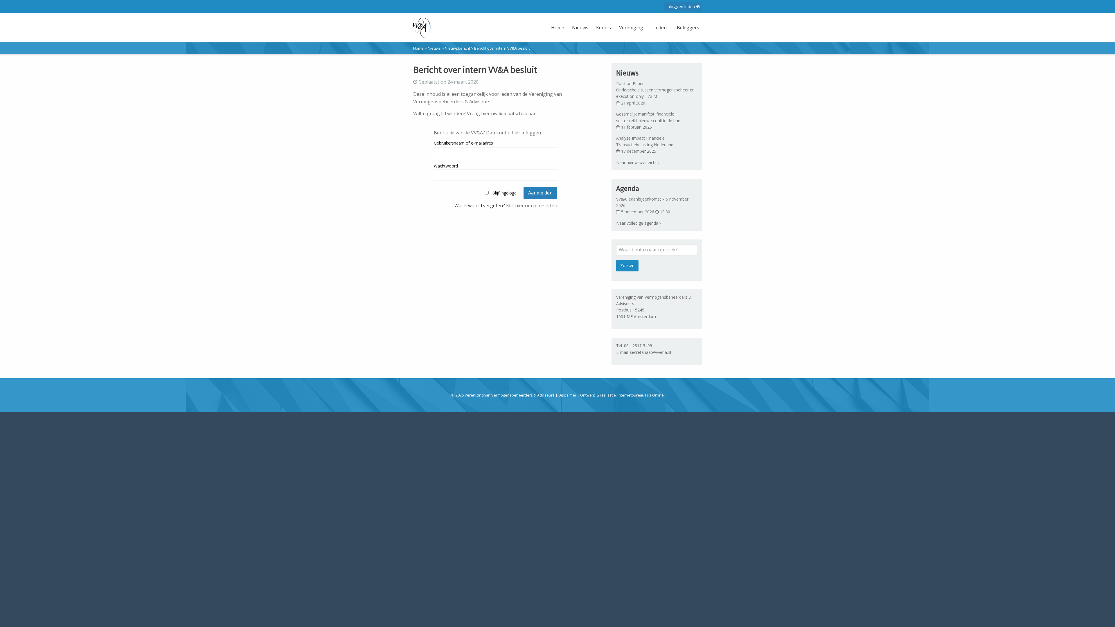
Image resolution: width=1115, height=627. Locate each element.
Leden (660, 27)
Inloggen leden (681, 6)
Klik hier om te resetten (531, 205)
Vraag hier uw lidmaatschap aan (502, 113)
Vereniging (631, 27)
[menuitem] (558, 31)
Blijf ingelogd (504, 193)
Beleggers (688, 27)
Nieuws (580, 27)
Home (557, 27)
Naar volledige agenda (637, 223)
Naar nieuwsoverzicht (637, 162)
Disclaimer (567, 395)
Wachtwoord (446, 166)
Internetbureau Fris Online (641, 395)
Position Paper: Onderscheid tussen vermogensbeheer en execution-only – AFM (656, 90)
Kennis (603, 27)
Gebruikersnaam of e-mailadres (463, 143)
